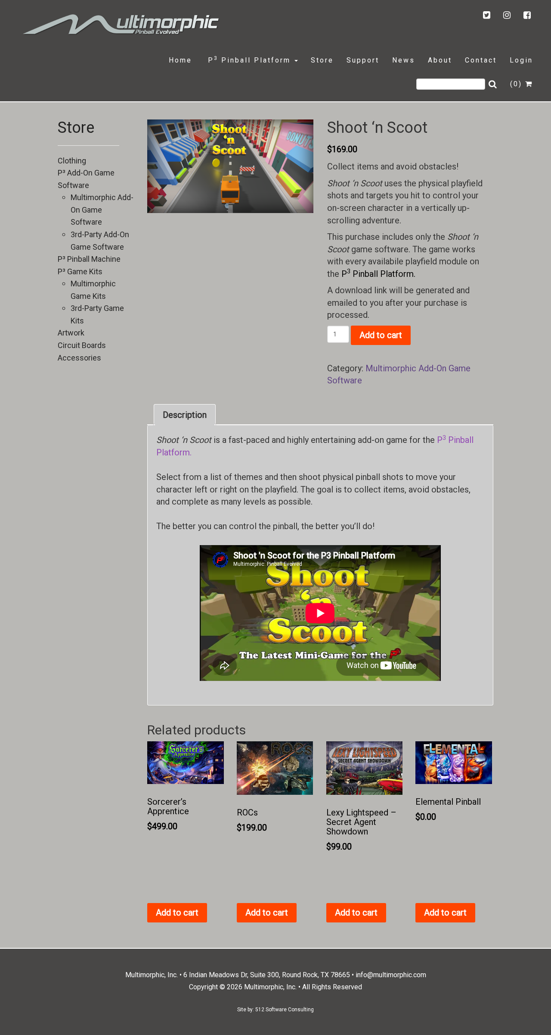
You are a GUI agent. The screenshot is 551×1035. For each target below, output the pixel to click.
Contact (481, 60)
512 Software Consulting (284, 1010)
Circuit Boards (82, 345)
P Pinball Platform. (378, 274)
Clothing (72, 160)
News (403, 60)
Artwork (71, 332)
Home (180, 60)
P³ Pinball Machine (89, 258)
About (440, 60)
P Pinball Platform (249, 59)
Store (322, 60)
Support (363, 60)
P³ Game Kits (80, 271)
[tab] (185, 415)
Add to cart (380, 335)
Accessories (79, 357)
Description (185, 415)
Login (521, 60)
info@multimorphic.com (391, 975)
